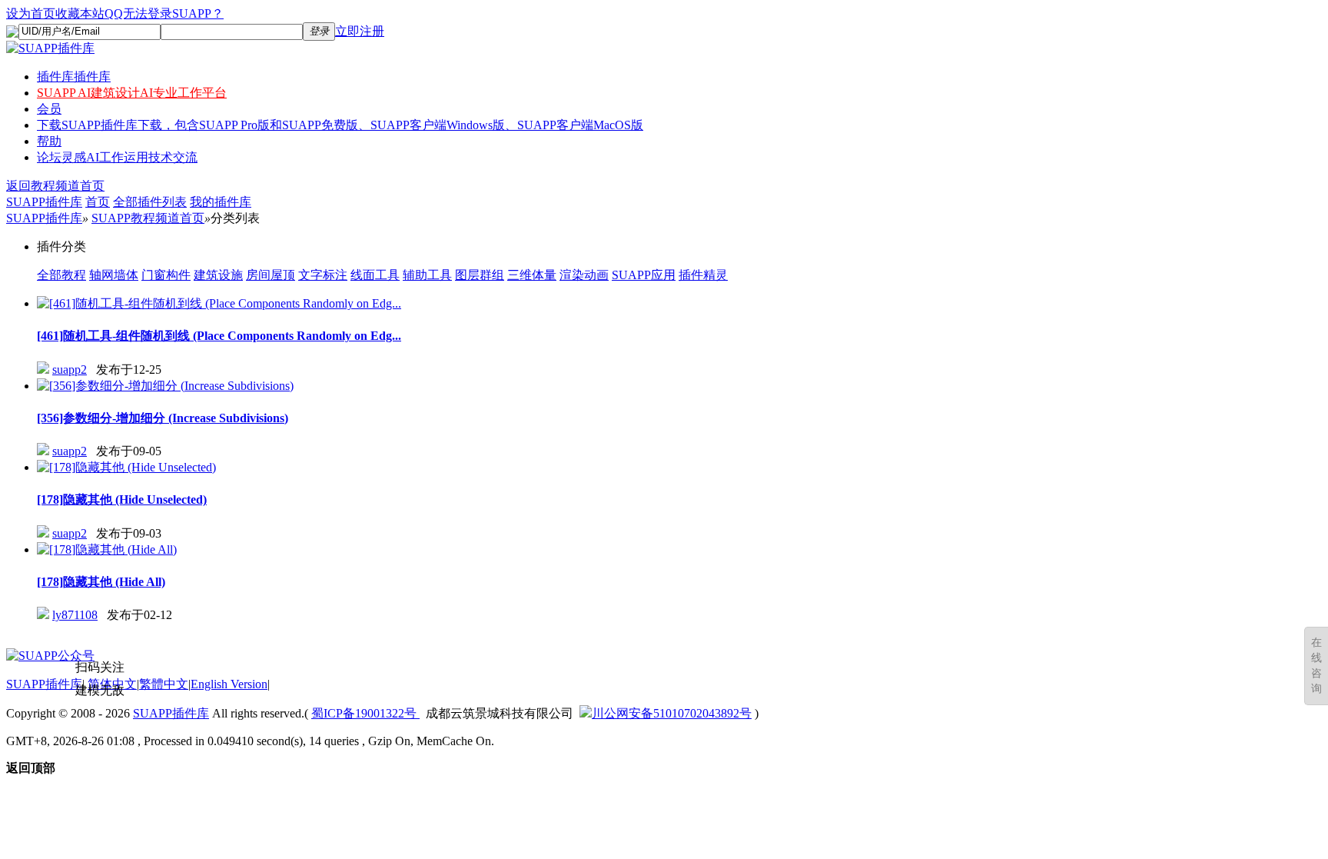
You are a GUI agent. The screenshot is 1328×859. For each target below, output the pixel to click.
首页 (97, 201)
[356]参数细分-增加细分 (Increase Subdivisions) (162, 418)
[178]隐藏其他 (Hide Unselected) (122, 499)
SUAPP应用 (644, 274)
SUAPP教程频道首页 (147, 218)
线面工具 (375, 274)
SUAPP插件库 (44, 201)
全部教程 (61, 274)
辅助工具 (427, 274)
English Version (229, 684)
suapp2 (69, 369)
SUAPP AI (132, 92)
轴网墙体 (113, 274)
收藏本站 (80, 13)
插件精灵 (703, 274)
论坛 (117, 157)
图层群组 (479, 274)
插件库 (74, 76)
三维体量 (531, 274)
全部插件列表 (150, 201)
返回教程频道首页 (55, 185)
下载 (340, 125)
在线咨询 (1316, 665)
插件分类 (61, 246)
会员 (49, 108)
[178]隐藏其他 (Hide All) (101, 581)
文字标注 (322, 274)
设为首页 (30, 13)
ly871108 (75, 614)
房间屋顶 (270, 274)
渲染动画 (584, 274)
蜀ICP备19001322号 (365, 713)
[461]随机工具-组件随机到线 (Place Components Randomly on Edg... (219, 335)
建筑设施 (218, 274)
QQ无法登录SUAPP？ (164, 13)
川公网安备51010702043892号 (672, 713)
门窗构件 (166, 274)
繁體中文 (163, 684)
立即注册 (359, 31)
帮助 (49, 141)
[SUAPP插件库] (50, 48)
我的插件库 (220, 201)
